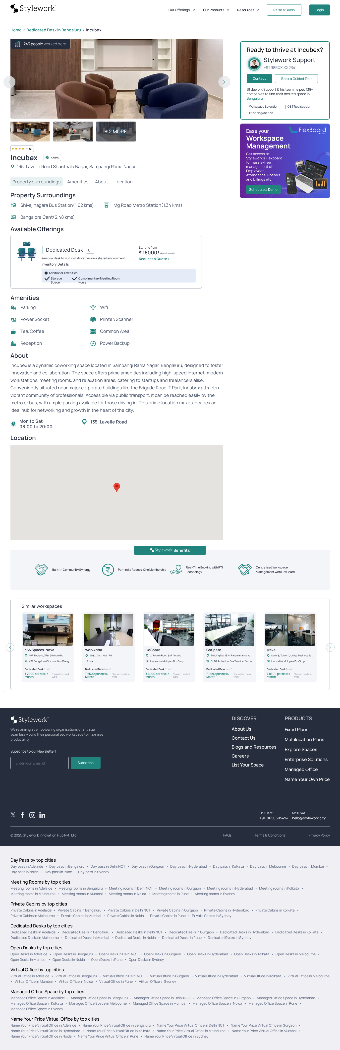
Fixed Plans (296, 729)
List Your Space (248, 765)
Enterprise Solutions (306, 759)
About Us (241, 729)
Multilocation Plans (304, 739)
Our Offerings (179, 9)
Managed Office (301, 769)
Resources (245, 9)
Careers (240, 756)
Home (15, 30)
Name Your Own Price (307, 779)
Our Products (213, 9)
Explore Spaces (301, 749)
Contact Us (244, 738)
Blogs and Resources (254, 747)
